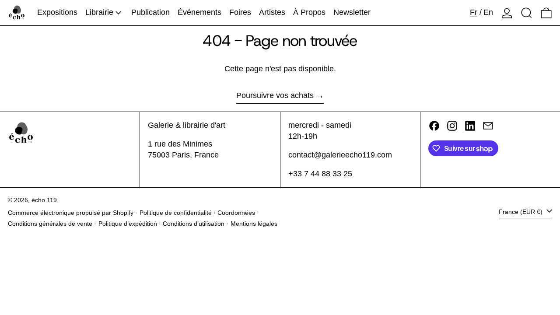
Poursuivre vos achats (275, 95)
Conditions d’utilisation (193, 223)
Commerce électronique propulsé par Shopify (70, 212)
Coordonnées (236, 212)
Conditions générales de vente (50, 223)
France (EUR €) (521, 211)
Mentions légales (254, 223)
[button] (526, 12)
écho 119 (44, 199)
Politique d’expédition (127, 223)
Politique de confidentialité (176, 212)
